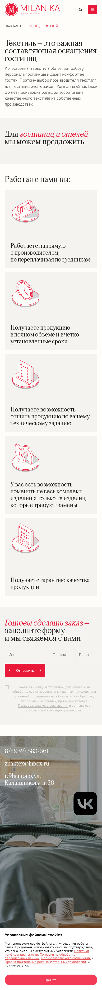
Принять (51, 980)
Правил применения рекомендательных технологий (45, 962)
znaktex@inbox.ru (27, 763)
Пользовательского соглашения (66, 958)
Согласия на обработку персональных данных (40, 956)
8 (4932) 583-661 (27, 750)
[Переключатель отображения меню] (92, 9)
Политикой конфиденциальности (55, 710)
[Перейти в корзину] (80, 9)
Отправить (25, 670)
